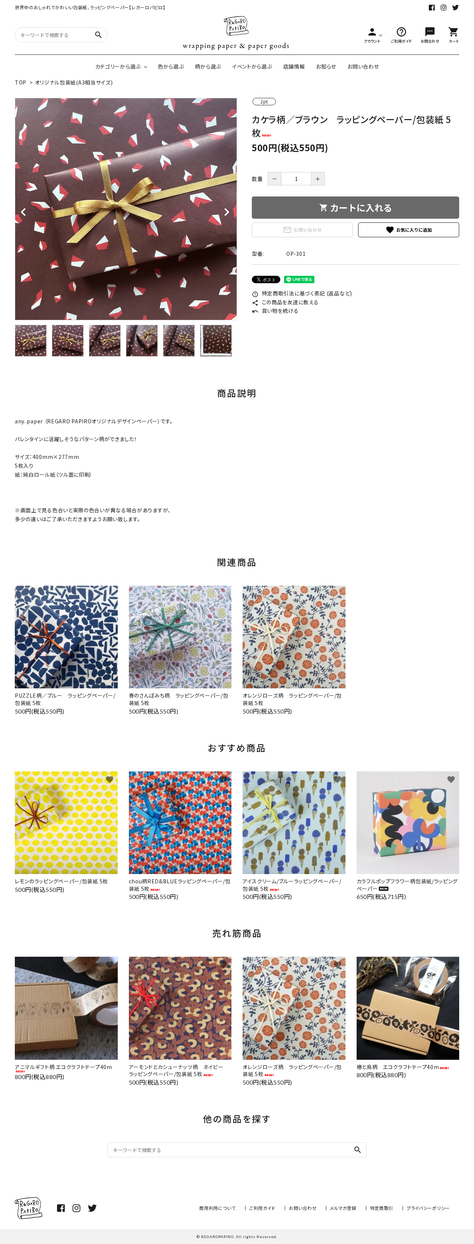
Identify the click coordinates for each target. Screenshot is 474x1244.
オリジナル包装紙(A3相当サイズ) (74, 82)
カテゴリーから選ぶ (118, 66)
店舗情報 (294, 66)
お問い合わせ (363, 66)
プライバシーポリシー (428, 1208)
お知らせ (326, 66)
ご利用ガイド (262, 1208)
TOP (20, 82)
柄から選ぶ (208, 66)
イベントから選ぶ (252, 66)
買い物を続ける (275, 310)
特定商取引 (382, 1208)
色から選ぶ (171, 66)
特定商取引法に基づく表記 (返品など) (302, 293)
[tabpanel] (126, 209)
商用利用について (217, 1208)
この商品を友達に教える (285, 302)
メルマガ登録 (343, 1208)
